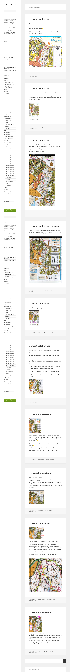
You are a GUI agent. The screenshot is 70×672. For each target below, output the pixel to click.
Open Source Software (8, 50)
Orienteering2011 (9, 155)
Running (6, 179)
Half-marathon (9, 181)
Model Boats (6, 52)
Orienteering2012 (9, 157)
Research (6, 134)
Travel (8, 34)
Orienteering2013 (9, 159)
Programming (7, 132)
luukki (5, 27)
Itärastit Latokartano (39, 19)
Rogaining (8, 177)
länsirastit (7, 27)
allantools (9, 19)
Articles (5, 78)
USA (10, 34)
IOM (14, 24)
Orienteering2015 (9, 163)
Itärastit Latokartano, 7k (41, 140)
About (5, 43)
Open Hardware (7, 48)
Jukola (7, 153)
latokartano (13, 26)
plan (4, 33)
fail (7, 22)
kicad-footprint (8, 110)
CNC (15, 19)
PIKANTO (7, 128)
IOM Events (7, 122)
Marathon (8, 185)
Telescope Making (8, 84)
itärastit (7, 26)
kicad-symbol (7, 112)
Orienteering (7, 148)
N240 (14, 27)
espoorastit (5, 22)
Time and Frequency (9, 138)
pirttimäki (13, 32)
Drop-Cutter (8, 95)
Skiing (6, 187)
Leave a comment (33, 76)
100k (6, 19)
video (12, 34)
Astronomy (6, 80)
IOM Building (7, 118)
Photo (14, 30)
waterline (8, 36)
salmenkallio (11, 33)
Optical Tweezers (8, 136)
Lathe (6, 104)
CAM (13, 19)
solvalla (14, 33)
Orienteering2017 (9, 167)
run (9, 33)
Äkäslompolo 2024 (10, 59)
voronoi (5, 36)
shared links (6, 142)
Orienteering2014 (9, 161)
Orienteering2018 (9, 169)
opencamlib (13, 29)
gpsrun (7, 230)
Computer (6, 106)
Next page (64, 661)
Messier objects (8, 82)
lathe (11, 26)
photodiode (5, 32)
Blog (11, 19)
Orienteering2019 (9, 171)
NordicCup (5, 29)
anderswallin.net (10, 5)
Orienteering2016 (9, 165)
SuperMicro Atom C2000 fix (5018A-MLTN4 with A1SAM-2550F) (10, 67)
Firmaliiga (8, 150)
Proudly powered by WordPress (35, 669)
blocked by (10, 210)
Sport (5, 144)
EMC (6, 101)
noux (9, 29)
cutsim (5, 20)
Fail (4, 114)
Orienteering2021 (9, 175)
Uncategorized (7, 191)
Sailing (5, 140)
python (6, 33)
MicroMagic (11, 27)
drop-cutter (8, 20)
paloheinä (10, 30)
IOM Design (7, 120)
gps (4, 24)
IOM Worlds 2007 (9, 124)
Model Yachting (7, 116)
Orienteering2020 (9, 173)
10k (4, 19)
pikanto (9, 32)
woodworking (7, 193)
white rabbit (11, 36)
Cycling (6, 146)
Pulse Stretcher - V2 (12, 61)
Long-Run (8, 183)
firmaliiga (12, 22)
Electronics (6, 108)
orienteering (6, 30)
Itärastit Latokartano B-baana (44, 226)
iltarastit (10, 24)
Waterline (8, 99)
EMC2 (12, 20)
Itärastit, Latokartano (40, 414)
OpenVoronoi (8, 97)
